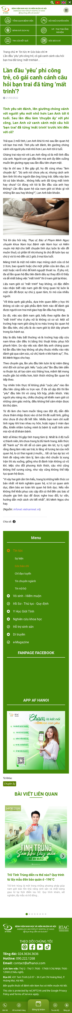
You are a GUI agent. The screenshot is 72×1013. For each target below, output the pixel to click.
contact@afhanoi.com (24, 963)
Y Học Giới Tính (23, 611)
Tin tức (23, 51)
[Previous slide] (9, 856)
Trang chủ (9, 51)
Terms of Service (23, 994)
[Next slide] (63, 856)
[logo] (24, 10)
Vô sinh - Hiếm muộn (27, 596)
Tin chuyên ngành (25, 581)
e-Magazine (21, 642)
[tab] (27, 914)
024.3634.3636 (20, 954)
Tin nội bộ (20, 588)
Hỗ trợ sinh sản (23, 627)
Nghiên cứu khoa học (27, 619)
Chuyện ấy (9, 783)
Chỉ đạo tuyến (23, 573)
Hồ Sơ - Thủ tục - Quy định (31, 604)
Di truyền (19, 634)
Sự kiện (19, 558)
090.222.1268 (19, 958)
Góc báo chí (38, 51)
